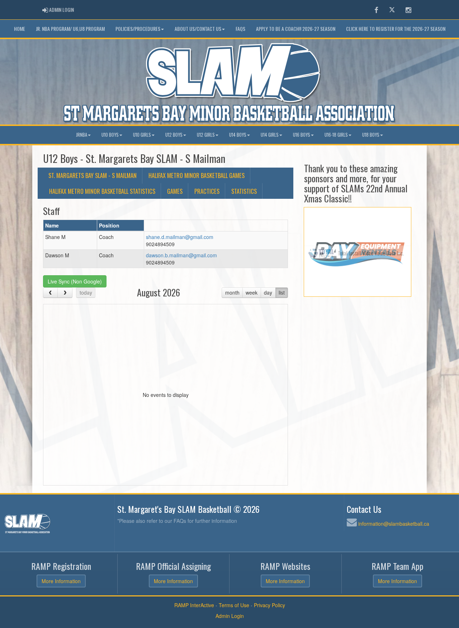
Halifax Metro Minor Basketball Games (196, 175)
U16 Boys (301, 134)
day (268, 292)
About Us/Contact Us (198, 28)
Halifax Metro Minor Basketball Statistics (102, 191)
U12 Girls (206, 134)
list (282, 292)
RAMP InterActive (194, 605)
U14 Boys (237, 134)
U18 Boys (370, 134)
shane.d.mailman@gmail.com (179, 236)
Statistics (244, 191)
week (251, 292)
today (86, 292)
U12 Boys (174, 134)
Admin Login (230, 615)
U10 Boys (110, 134)
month (232, 292)
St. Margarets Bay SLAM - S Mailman (92, 175)
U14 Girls (270, 134)
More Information (61, 581)
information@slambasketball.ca (393, 523)
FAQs (240, 28)
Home (19, 28)
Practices (206, 191)
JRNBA (81, 134)
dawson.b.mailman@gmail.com (181, 255)
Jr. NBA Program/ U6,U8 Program (70, 28)
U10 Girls (142, 134)
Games (175, 191)
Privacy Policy (269, 605)
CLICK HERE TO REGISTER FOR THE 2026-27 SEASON (395, 28)
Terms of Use (234, 605)
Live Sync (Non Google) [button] (75, 281)
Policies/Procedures (137, 28)
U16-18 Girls (336, 134)
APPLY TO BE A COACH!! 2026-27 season (295, 28)
